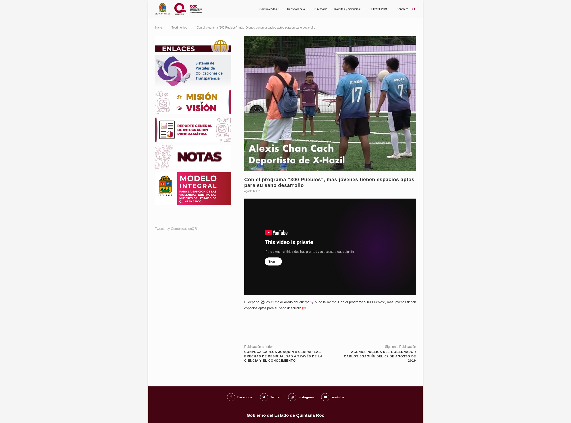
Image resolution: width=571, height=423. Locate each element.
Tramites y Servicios (347, 9)
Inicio (158, 27)
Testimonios (179, 27)
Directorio (320, 9)
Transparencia (296, 9)
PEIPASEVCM (378, 9)
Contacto (402, 9)
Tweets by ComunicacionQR (176, 228)
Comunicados (268, 9)
